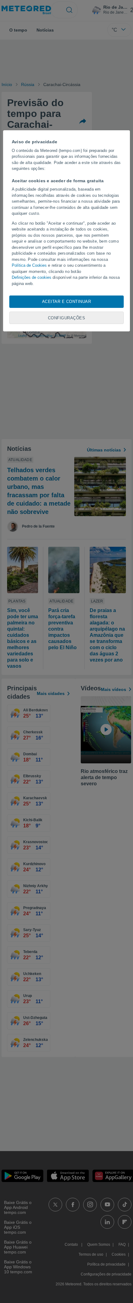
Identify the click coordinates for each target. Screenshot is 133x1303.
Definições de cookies (31, 277)
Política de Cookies (29, 265)
